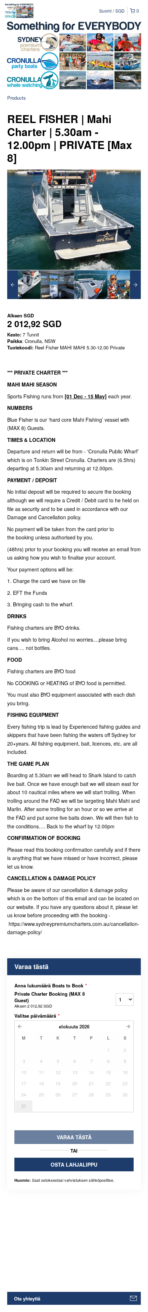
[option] (24, 284)
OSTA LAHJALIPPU (74, 1164)
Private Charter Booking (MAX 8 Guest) (49, 1000)
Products (16, 97)
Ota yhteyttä (27, 1298)
